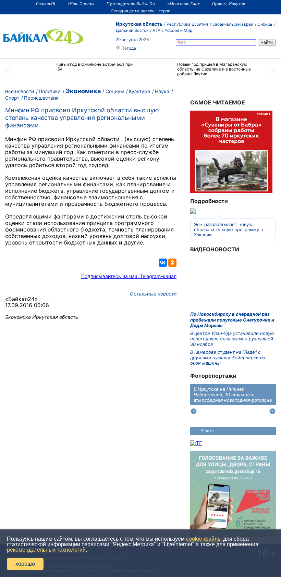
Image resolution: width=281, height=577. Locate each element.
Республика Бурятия (187, 24)
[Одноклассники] (172, 263)
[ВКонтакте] (163, 263)
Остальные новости (153, 294)
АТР (156, 30)
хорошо (25, 564)
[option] (79, 69)
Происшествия (41, 98)
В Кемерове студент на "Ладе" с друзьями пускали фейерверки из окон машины (227, 357)
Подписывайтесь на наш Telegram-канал (128, 276)
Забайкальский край (232, 24)
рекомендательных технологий (46, 550)
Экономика (83, 91)
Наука (162, 91)
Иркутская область (139, 24)
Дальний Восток (132, 30)
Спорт (12, 98)
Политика (50, 91)
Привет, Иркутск (228, 3)
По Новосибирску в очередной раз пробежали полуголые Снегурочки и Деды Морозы (232, 319)
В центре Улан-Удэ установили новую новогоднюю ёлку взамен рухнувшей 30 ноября (232, 338)
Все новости (19, 91)
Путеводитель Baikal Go (131, 3)
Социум (115, 91)
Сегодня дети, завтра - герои (140, 10)
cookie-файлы (204, 539)
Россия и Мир (178, 30)
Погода (128, 48)
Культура (139, 91)
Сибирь (264, 24)
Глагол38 (45, 3)
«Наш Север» (81, 3)
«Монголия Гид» (183, 3)
